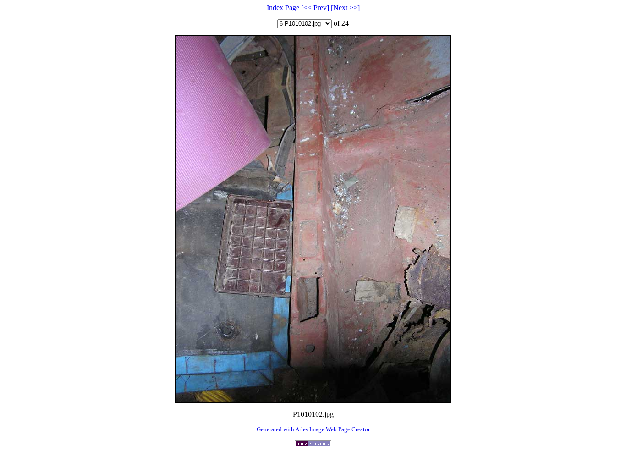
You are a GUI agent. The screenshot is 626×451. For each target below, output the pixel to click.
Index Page (283, 7)
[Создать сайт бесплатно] (313, 445)
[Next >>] (345, 7)
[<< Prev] (315, 7)
